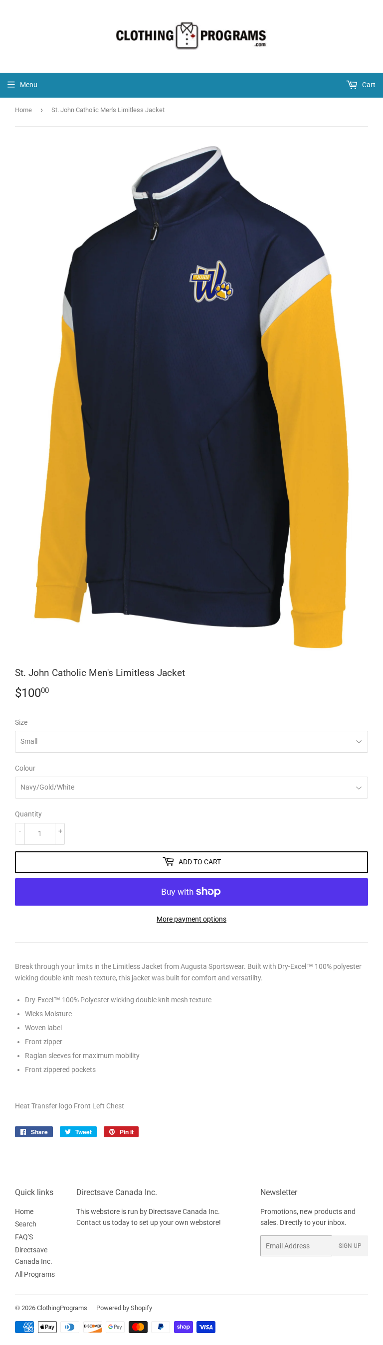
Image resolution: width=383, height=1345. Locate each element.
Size (21, 722)
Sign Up (350, 1245)
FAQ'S (24, 1237)
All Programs (35, 1274)
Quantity (28, 814)
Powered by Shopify (124, 1308)
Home (23, 110)
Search (25, 1224)
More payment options (191, 919)
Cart (368, 85)
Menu (28, 85)
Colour (25, 768)
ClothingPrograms (62, 1308)
